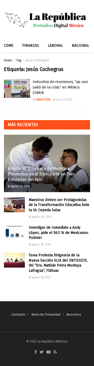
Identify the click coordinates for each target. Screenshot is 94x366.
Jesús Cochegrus (37, 60)
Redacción (43, 99)
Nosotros (73, 314)
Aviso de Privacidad (45, 314)
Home (8, 60)
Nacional (80, 45)
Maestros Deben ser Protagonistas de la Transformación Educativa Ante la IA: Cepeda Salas (59, 205)
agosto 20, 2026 (41, 217)
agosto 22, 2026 (20, 186)
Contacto (18, 314)
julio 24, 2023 (63, 99)
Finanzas (30, 45)
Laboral (55, 45)
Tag (18, 60)
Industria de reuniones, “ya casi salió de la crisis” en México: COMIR (60, 87)
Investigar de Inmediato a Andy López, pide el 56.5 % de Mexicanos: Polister (59, 232)
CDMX (8, 45)
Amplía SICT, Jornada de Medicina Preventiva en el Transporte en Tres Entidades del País (41, 174)
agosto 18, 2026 (40, 244)
